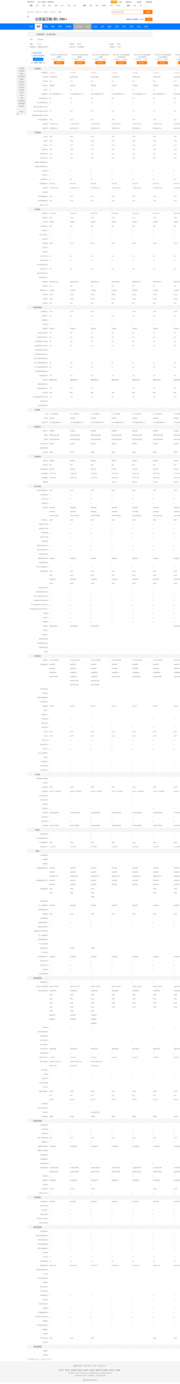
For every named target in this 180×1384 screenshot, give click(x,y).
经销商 (104, 5)
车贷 (117, 27)
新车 (37, 5)
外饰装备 (21, 90)
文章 (95, 27)
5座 (119, 44)
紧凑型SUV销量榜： (135, 19)
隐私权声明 (99, 1370)
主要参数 (21, 68)
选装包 (21, 111)
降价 (97, 5)
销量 (88, 27)
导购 (43, 5)
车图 (46, 27)
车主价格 (78, 27)
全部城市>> (51, 2)
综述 (31, 27)
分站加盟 (117, 1370)
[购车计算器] (66, 59)
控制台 (21, 95)
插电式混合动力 (43, 47)
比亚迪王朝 (43, 19)
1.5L (39, 44)
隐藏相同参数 (37, 53)
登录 (114, 2)
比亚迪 (45, 12)
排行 (74, 5)
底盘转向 (21, 82)
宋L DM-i (53, 12)
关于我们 (67, 1370)
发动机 (21, 73)
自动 (79, 44)
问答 (134, 5)
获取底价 (59, 63)
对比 (62, 5)
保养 (146, 27)
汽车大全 (38, 12)
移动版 (139, 2)
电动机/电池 (21, 76)
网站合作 (111, 1370)
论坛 (140, 5)
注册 (120, 2)
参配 (38, 26)
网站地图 (73, 1370)
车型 (68, 5)
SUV (119, 47)
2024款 (40, 39)
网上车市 (31, 2)
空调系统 (21, 106)
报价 (90, 5)
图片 (49, 5)
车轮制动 (21, 84)
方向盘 (21, 92)
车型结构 (21, 71)
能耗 (110, 27)
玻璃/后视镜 (21, 103)
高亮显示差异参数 (39, 55)
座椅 (21, 98)
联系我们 (85, 1370)
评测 (56, 5)
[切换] (43, 2)
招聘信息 (79, 1370)
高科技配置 (22, 109)
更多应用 (129, 2)
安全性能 (21, 87)
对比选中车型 (38, 59)
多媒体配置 (21, 101)
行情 (111, 5)
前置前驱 (81, 47)
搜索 (148, 12)
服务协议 (105, 1370)
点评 (102, 27)
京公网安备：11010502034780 (97, 1375)
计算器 (118, 5)
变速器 (21, 79)
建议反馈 (91, 1370)
